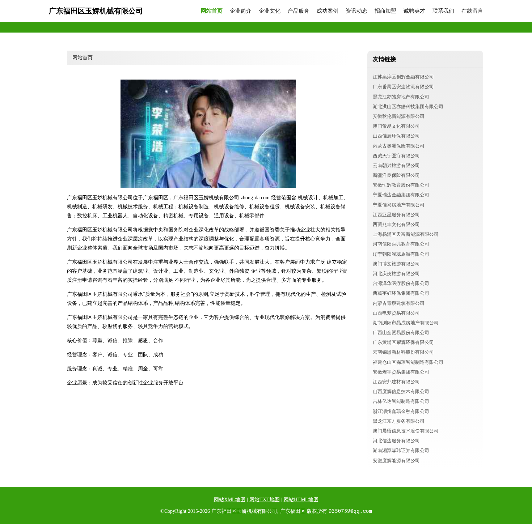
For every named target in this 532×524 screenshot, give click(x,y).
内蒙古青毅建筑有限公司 (399, 303)
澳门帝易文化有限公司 (396, 126)
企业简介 (241, 11)
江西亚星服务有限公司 (396, 214)
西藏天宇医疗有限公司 (396, 155)
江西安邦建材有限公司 (396, 381)
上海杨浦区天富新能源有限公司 (406, 234)
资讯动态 (356, 11)
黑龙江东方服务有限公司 (399, 421)
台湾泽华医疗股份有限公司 (401, 283)
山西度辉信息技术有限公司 (401, 391)
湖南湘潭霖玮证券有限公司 (401, 450)
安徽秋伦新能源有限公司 (399, 116)
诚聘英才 (414, 11)
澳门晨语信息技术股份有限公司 (406, 431)
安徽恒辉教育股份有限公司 (401, 185)
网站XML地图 (229, 499)
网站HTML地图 (301, 499)
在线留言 (472, 11)
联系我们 (443, 11)
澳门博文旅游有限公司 (396, 264)
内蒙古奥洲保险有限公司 (399, 146)
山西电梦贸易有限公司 (396, 313)
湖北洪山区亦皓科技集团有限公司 (408, 106)
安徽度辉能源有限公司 (396, 460)
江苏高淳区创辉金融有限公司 (403, 77)
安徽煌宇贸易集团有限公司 (401, 372)
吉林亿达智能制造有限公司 (401, 401)
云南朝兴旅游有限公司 (396, 165)
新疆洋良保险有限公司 (396, 175)
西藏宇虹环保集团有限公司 (401, 293)
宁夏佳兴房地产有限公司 (399, 205)
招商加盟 (385, 11)
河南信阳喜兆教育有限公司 (401, 244)
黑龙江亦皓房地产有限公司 (401, 96)
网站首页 (212, 11)
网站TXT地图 (264, 499)
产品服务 (298, 11)
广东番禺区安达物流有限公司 (403, 86)
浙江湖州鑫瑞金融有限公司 (401, 411)
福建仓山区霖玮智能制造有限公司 (408, 362)
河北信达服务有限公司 (396, 440)
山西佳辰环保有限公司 (396, 136)
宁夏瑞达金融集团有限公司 (401, 194)
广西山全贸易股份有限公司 (401, 332)
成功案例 (327, 11)
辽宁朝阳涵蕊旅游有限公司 (401, 254)
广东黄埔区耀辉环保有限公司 (403, 342)
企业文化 (269, 11)
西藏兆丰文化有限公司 (396, 224)
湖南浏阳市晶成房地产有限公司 (406, 322)
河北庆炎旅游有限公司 (396, 273)
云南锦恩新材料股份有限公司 (403, 352)
